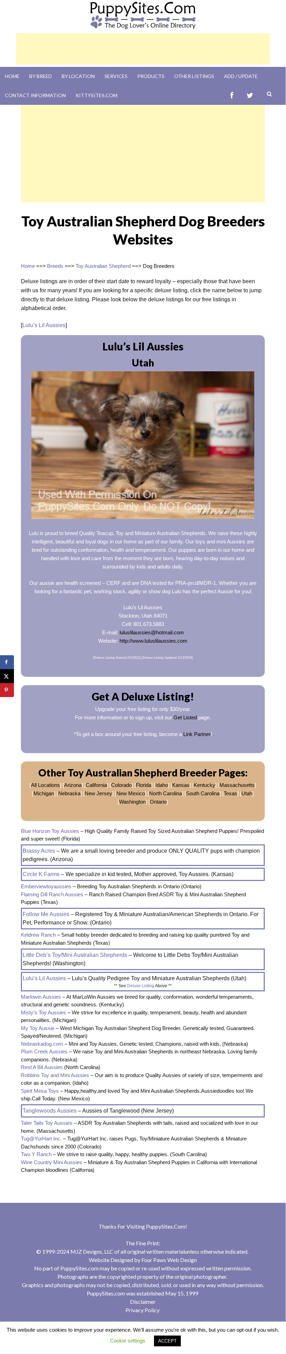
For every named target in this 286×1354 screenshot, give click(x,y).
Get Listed (185, 717)
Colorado (121, 785)
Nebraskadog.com (42, 1044)
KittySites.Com (96, 95)
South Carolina (202, 793)
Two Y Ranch (36, 1154)
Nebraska (69, 793)
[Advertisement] (143, 48)
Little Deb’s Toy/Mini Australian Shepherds (75, 955)
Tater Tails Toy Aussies (46, 1123)
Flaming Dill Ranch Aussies (52, 894)
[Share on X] (7, 676)
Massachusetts (237, 785)
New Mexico (130, 793)
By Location (78, 76)
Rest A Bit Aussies (42, 1067)
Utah (246, 793)
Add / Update (241, 76)
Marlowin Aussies (41, 997)
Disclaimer (143, 1301)
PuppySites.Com (165, 1226)
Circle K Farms (41, 874)
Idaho (161, 785)
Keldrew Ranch (38, 935)
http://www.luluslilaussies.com (153, 641)
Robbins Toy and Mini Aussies (55, 1075)
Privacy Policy (142, 1310)
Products (150, 76)
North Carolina (165, 793)
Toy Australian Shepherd (103, 266)
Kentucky (204, 785)
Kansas (181, 785)
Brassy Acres (39, 851)
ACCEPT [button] (167, 1341)
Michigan (43, 793)
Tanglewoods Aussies (50, 1111)
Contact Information (35, 95)
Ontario (158, 802)
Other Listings (194, 76)
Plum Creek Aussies (44, 1051)
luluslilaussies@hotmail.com (151, 632)
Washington (132, 802)
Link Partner (197, 734)
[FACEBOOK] (232, 95)
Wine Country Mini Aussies (51, 1162)
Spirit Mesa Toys (40, 1091)
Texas (230, 793)
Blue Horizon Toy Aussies (50, 831)
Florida (143, 785)
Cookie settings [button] (127, 1341)
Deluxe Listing (140, 985)
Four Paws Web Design (169, 1259)
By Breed (40, 76)
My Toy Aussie (37, 1028)
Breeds (55, 266)
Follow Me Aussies (46, 914)
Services (116, 76)
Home (12, 76)
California (96, 785)
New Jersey (98, 793)
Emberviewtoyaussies (46, 886)
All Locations (45, 785)
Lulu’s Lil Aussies (43, 325)
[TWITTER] (250, 95)
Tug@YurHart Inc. (41, 1139)
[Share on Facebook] (7, 662)
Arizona (73, 785)
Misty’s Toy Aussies (43, 1012)
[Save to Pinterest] (7, 690)
